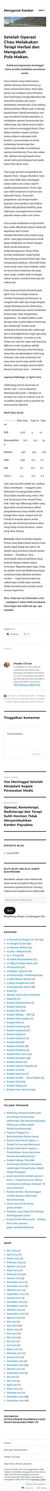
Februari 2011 (14, 1392)
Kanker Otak (14, 1042)
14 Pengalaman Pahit (18, 986)
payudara (25, 701)
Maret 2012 (13, 1349)
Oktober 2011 (14, 1369)
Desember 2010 (15, 1396)
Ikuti (9, 910)
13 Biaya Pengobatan (18, 983)
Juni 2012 (12, 1345)
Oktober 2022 (14, 1290)
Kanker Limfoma (16, 1038)
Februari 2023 (14, 1274)
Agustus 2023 (14, 1266)
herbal (9, 701)
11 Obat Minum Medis (18, 979)
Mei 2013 (11, 1337)
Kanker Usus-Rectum (18, 1089)
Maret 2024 (13, 1258)
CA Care (11, 696)
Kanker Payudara (37, 699)
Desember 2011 (15, 1361)
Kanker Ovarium (16, 1046)
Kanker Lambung (16, 1026)
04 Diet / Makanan (20, 699)
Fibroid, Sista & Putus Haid (21, 994)
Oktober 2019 (14, 1309)
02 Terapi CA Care (16, 943)
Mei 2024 (12, 1250)
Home (7, 1443)
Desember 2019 (15, 1301)
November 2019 (15, 1305)
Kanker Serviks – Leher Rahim (23, 1077)
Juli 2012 (11, 1341)
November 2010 (15, 1400)
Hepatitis (12, 998)
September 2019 (16, 1313)
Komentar (36, 754)
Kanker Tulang (15, 1085)
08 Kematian (14, 967)
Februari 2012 (14, 1353)
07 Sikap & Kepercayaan (20, 963)
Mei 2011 (11, 1380)
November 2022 (15, 1286)
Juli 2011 (11, 1376)
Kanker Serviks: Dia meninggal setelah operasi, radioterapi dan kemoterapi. (24, 1195)
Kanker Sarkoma (16, 1073)
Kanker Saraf (14, 1069)
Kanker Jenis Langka (18, 1018)
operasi (16, 701)
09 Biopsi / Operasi (17, 971)
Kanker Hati (13, 1010)
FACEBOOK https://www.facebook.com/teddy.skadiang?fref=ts (24, 1419)
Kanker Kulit (14, 1022)
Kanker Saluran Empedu (20, 1065)
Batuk (10, 990)
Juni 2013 (12, 1333)
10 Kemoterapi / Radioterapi (22, 975)
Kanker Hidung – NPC (19, 1014)
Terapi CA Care (12, 1456)
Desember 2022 (15, 1282)
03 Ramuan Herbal (17, 947)
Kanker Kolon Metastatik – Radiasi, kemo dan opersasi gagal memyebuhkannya (26, 1223)
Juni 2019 (12, 1325)
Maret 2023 (13, 1270)
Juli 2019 (11, 1321)
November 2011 (15, 1365)
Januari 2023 (14, 1278)
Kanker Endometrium (19, 1002)
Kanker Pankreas (16, 1050)
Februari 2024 (14, 1262)
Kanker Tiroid (14, 1081)
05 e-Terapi (13, 955)
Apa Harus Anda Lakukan (18, 1463)
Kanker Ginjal (14, 1006)
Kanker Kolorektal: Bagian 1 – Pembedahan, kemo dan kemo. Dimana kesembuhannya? (24, 1152)
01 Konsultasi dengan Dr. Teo (23, 939)
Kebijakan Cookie (38, 1479)
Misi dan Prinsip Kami (16, 1450)
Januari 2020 (14, 1297)
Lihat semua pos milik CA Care (27, 685)
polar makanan (37, 701)
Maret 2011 (13, 1388)
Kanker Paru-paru (17, 1054)
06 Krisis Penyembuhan (20, 959)
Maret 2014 (13, 1329)
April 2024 (12, 1254)
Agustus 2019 (14, 1317)
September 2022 (16, 1294)
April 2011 (12, 1384)
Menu (41, 10)
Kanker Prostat (15, 1061)
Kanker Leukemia (16, 1030)
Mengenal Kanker (19, 10)
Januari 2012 (13, 1357)
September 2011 (15, 1372)
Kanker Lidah (14, 1034)
